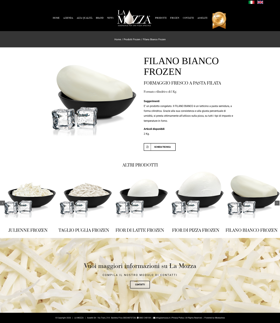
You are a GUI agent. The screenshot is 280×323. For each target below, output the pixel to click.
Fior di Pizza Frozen (195, 230)
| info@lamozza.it (161, 318)
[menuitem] (38, 18)
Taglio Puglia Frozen (83, 230)
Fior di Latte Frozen (140, 230)
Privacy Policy (178, 318)
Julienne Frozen (28, 230)
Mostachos (220, 318)
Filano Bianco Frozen (252, 230)
